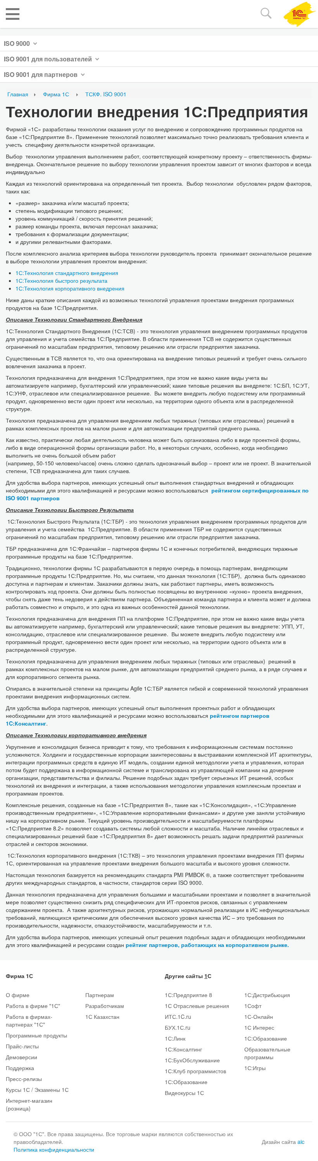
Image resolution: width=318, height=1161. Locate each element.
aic (300, 1141)
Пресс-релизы (24, 1079)
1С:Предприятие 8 (188, 995)
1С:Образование (186, 1082)
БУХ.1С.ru (177, 1027)
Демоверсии (21, 1057)
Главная (17, 94)
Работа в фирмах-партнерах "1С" (29, 1020)
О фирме (17, 995)
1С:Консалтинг (183, 1049)
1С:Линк (175, 1038)
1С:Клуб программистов (195, 1071)
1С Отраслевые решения (197, 1006)
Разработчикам (104, 1006)
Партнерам (99, 995)
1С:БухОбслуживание (192, 1060)
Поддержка (20, 1068)
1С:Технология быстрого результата (61, 280)
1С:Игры (255, 1068)
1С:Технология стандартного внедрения (67, 273)
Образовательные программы (267, 1053)
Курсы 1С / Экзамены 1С (37, 1089)
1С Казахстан (102, 1016)
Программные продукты (36, 1035)
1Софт (252, 1006)
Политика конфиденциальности (54, 1149)
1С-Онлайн (258, 1016)
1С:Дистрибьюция (267, 995)
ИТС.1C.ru (178, 1016)
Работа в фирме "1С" (33, 1006)
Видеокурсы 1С (184, 1093)
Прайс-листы (22, 1046)
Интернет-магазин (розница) (29, 1104)
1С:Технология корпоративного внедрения (70, 288)
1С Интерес (259, 1027)
